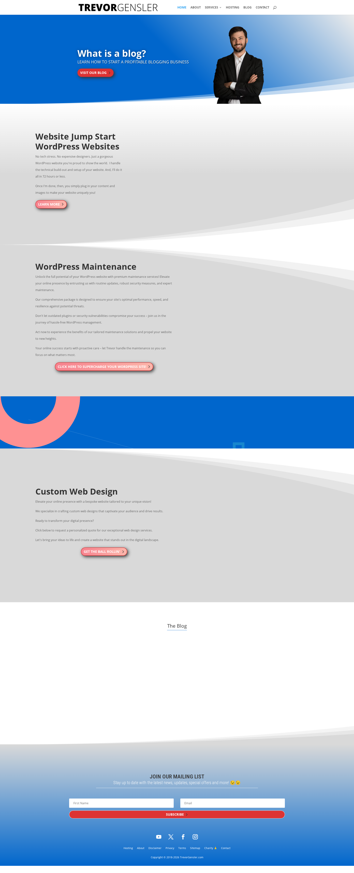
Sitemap (195, 848)
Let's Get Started (173, 429)
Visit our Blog (93, 72)
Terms (182, 848)
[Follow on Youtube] (159, 837)
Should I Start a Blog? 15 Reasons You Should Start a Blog (245, 687)
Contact (262, 7)
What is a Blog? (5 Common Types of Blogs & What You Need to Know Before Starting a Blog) (176, 689)
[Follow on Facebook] (183, 837)
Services (211, 7)
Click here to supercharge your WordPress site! (102, 366)
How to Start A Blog (90, 698)
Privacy (170, 848)
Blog (247, 7)
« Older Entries (88, 720)
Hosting (232, 7)
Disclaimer (155, 848)
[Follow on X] (171, 837)
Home (181, 7)
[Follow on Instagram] (195, 837)
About (195, 7)
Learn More (49, 204)
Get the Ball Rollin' (102, 551)
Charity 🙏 (210, 848)
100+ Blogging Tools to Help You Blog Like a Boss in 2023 (107, 687)
